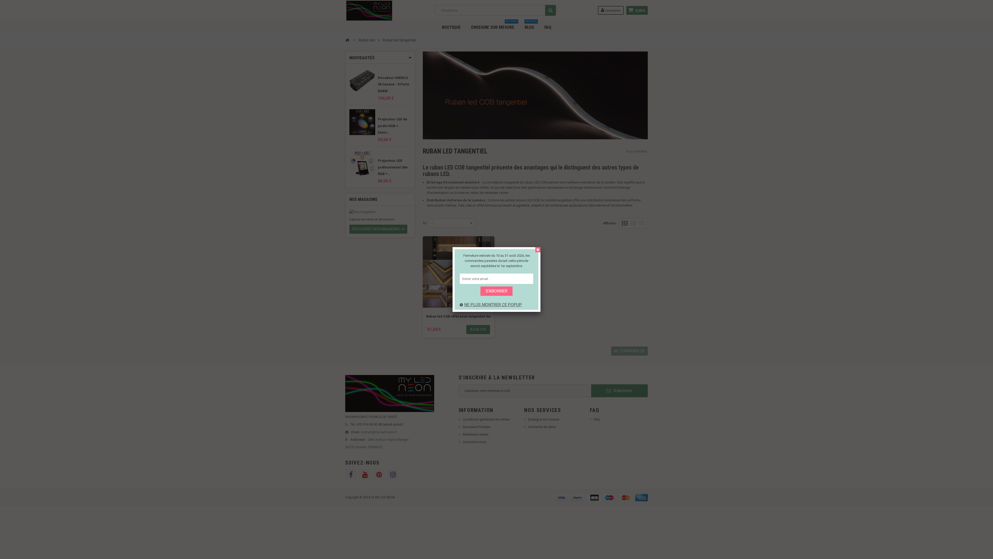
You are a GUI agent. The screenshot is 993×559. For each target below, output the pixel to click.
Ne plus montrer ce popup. (493, 304)
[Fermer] (537, 249)
